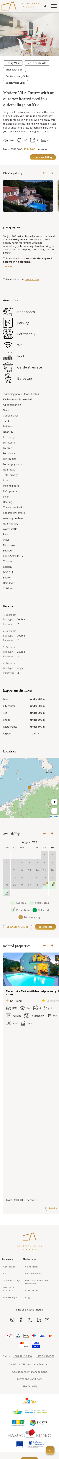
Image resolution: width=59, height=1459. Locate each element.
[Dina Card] (10, 1336)
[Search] (45, 6)
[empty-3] (29, 855)
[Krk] (18, 1423)
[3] (36, 51)
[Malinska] (29, 1412)
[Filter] (50, 1450)
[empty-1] (14, 855)
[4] (42, 51)
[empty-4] (37, 855)
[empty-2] (22, 855)
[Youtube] (47, 1320)
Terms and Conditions (30, 1379)
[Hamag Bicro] (29, 1433)
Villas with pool (14, 69)
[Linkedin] (38, 1319)
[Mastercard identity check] (24, 1345)
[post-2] (29, 892)
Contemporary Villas (17, 76)
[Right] (52, 173)
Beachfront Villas (16, 82)
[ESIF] (36, 1444)
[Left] (44, 173)
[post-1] (22, 892)
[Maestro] (34, 1336)
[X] (29, 1319)
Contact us (9, 1266)
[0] (16, 51)
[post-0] (14, 892)
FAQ (5, 1273)
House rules (32, 279)
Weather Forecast (34, 1273)
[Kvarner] (38, 1423)
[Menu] (53, 6)
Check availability (42, 157)
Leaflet (55, 816)
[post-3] (37, 892)
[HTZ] (29, 1401)
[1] (23, 51)
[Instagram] (12, 1319)
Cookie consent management (29, 1372)
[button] (29, 788)
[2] (29, 51)
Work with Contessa (8, 1289)
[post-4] (44, 892)
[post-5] (52, 892)
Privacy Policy (30, 1386)
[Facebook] (21, 1319)
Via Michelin (31, 1266)
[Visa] (42, 1336)
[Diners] (18, 1336)
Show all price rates (17, 926)
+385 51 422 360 (22, 1356)
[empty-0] (7, 855)
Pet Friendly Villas (37, 63)
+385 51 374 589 (45, 1356)
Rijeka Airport (32, 1290)
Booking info (45, 926)
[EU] (20, 1444)
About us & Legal (12, 1280)
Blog (27, 1297)
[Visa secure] (36, 1345)
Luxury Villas (13, 63)
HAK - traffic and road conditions (37, 1282)
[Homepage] (21, 6)
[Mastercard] (50, 1336)
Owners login (10, 1297)
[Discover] (26, 1336)
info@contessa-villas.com (33, 1364)
